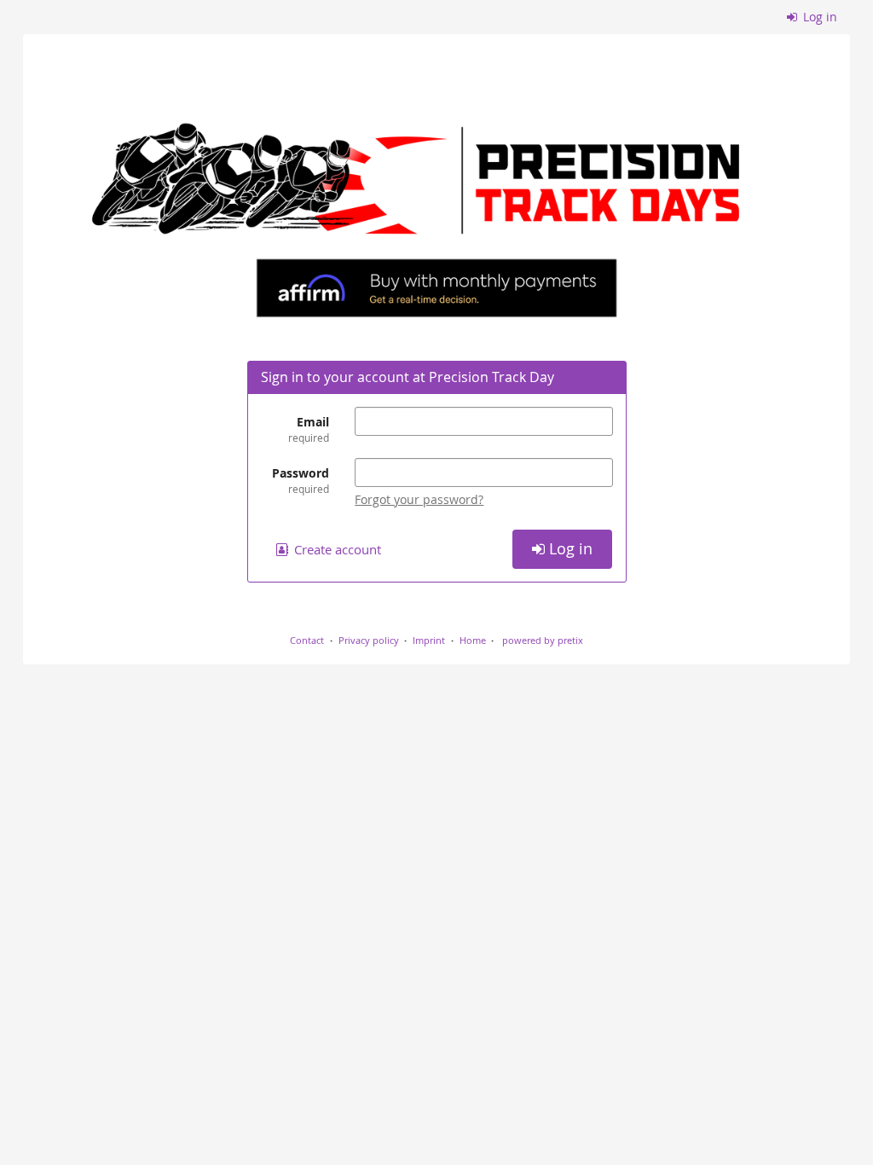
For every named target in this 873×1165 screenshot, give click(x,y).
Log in (818, 17)
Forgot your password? (419, 499)
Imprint (429, 640)
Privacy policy (368, 640)
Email (308, 429)
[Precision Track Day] (436, 185)
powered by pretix (542, 640)
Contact (307, 640)
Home (473, 640)
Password (300, 480)
